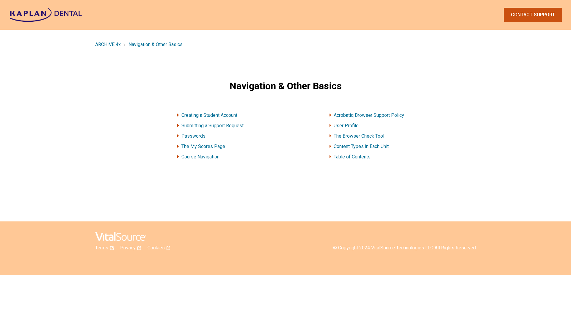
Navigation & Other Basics (155, 44)
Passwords (193, 136)
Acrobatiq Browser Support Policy (369, 115)
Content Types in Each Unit (361, 146)
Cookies (158, 248)
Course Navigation (200, 157)
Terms (103, 248)
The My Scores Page (203, 146)
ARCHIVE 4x (108, 44)
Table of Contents (352, 157)
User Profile (346, 125)
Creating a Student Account (209, 115)
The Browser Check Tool (359, 136)
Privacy (129, 248)
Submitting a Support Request (212, 125)
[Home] (46, 15)
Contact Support (533, 15)
